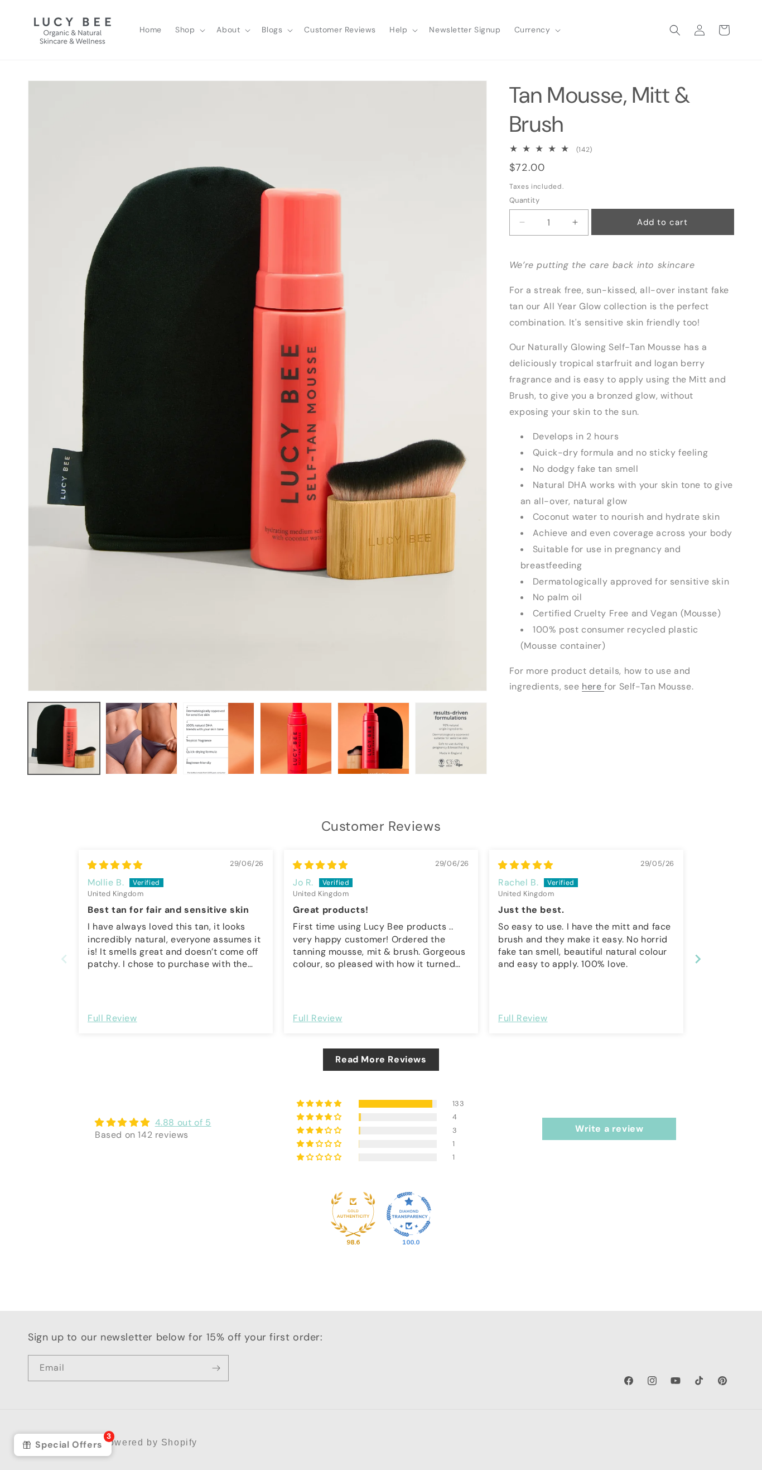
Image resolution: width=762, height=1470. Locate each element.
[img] (115, 865)
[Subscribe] (216, 1368)
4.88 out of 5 (183, 1122)
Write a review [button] (609, 1128)
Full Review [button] (112, 1018)
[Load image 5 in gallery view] (373, 738)
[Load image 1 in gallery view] (64, 738)
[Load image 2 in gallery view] (141, 738)
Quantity (524, 200)
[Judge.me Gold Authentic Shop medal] (353, 1214)
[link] (621, 149)
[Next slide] (698, 958)
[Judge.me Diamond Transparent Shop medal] (409, 1214)
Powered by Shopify (149, 1442)
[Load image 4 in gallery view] (296, 738)
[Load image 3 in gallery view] (219, 738)
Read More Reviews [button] (380, 1059)
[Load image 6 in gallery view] (451, 738)
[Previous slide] (64, 958)
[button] (189, 29)
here (593, 686)
